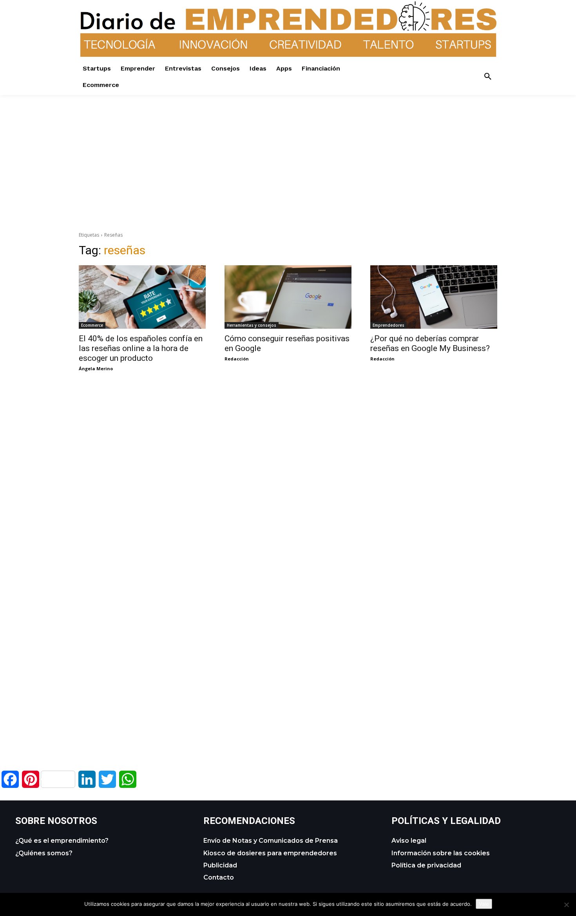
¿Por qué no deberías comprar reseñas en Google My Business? (430, 343)
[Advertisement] (288, 150)
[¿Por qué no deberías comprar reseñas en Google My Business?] (433, 297)
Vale (484, 904)
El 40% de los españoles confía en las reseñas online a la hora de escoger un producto (141, 348)
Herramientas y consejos (251, 325)
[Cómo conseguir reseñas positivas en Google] (288, 297)
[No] (566, 905)
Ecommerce (92, 325)
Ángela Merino (96, 368)
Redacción (237, 359)
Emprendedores (388, 325)
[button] (487, 76)
